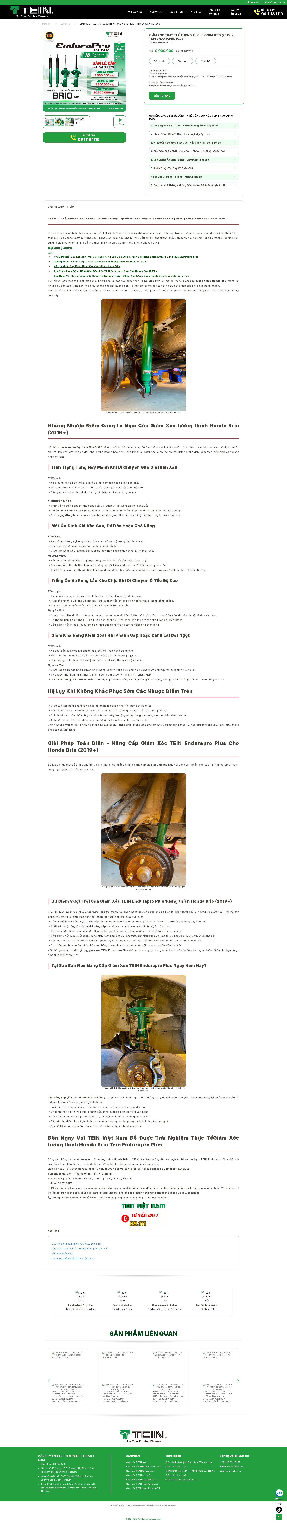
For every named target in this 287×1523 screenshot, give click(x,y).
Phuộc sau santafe (124, 1505)
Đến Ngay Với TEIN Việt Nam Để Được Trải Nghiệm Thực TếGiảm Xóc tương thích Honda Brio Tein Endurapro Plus (121, 276)
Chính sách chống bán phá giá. (180, 1479)
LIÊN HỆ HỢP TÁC (254, 2)
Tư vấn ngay (73, 1401)
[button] (122, 70)
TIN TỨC (196, 12)
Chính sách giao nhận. (176, 1466)
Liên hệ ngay (162, 95)
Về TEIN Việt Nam (62, 1253)
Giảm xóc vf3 (113, 1505)
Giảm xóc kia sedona (170, 1505)
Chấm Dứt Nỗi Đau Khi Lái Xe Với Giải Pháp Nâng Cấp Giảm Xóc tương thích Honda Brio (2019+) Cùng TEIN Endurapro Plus (126, 256)
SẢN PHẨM (176, 12)
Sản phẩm (65, 24)
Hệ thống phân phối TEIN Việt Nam (72, 1258)
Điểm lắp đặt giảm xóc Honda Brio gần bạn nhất (80, 1248)
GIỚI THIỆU (156, 12)
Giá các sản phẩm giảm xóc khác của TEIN (77, 1243)
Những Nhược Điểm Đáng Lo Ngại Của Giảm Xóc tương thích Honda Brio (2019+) (101, 261)
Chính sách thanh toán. (176, 1475)
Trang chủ (46, 24)
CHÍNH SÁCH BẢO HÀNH (274, 2)
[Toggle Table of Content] (50, 252)
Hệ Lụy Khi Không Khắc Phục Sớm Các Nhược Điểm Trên (87, 266)
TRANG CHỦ (134, 12)
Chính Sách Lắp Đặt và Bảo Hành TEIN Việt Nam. (189, 1462)
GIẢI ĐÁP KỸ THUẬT (215, 12)
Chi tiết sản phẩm (58, 1401)
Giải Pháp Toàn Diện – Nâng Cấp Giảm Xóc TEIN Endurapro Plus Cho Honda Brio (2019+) (106, 271)
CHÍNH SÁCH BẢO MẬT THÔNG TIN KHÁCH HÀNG (190, 1471)
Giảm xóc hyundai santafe (154, 1505)
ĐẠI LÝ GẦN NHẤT (235, 12)
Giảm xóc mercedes (138, 1505)
